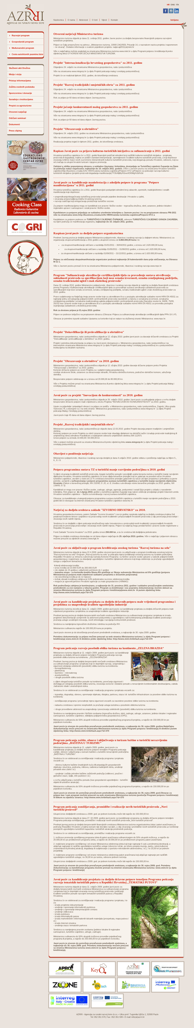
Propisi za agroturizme (20, 105)
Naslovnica (58, 20)
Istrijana (174, 20)
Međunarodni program (23, 48)
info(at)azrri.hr (138, 1017)
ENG (173, 5)
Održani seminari (17, 118)
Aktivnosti (83, 20)
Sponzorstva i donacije (20, 93)
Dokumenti (14, 124)
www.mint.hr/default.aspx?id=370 (136, 639)
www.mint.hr (125, 51)
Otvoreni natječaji (18, 112)
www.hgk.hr (93, 538)
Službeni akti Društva (19, 68)
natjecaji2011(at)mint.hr (123, 47)
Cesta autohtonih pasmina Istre (27, 54)
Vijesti (104, 20)
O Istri (95, 20)
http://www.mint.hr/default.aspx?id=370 (73, 592)
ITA (177, 5)
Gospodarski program (23, 42)
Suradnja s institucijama (21, 99)
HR (168, 5)
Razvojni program (21, 35)
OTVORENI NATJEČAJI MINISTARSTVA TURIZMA (91, 53)
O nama (71, 20)
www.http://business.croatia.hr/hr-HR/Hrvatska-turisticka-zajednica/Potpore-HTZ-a (114, 215)
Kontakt (114, 20)
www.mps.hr (156, 266)
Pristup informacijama (20, 80)
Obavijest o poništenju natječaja (73, 453)
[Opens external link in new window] (168, 868)
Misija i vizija (15, 74)
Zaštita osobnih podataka (21, 87)
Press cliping (15, 131)
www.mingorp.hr (79, 71)
